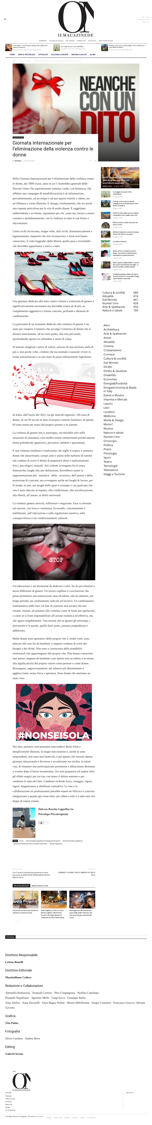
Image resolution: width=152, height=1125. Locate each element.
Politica (108, 445)
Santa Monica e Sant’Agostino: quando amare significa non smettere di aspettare (117, 180)
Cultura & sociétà (25, 61)
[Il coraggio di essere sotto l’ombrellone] (56, 47)
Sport (107, 457)
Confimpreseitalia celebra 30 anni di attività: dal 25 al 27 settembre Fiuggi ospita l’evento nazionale (126, 276)
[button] (5, 19)
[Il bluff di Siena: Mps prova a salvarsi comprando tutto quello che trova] (105, 215)
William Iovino (107, 186)
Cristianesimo (112, 350)
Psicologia (110, 453)
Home (15, 61)
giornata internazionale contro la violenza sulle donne (30, 844)
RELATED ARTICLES (21, 886)
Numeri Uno (112, 437)
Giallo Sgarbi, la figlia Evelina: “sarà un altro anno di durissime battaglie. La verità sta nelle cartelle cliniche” (126, 265)
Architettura (111, 329)
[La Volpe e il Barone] (105, 243)
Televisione (111, 470)
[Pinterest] (26, 169)
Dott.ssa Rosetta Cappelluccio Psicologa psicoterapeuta (43, 841)
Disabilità (110, 375)
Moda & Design (114, 420)
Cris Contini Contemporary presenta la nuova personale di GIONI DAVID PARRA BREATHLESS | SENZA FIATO (31, 875)
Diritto (108, 367)
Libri (106, 408)
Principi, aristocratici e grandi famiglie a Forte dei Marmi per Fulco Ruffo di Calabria (125, 204)
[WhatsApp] (31, 169)
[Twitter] (20, 169)
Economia (110, 379)
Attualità (109, 342)
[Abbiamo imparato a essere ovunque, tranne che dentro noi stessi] (105, 234)
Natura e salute (114, 432)
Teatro (108, 462)
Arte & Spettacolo (115, 333)
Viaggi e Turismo (114, 474)
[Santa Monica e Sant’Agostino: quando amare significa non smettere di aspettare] (8, 47)
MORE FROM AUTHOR (40, 886)
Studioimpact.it (39, 1116)
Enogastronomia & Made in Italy (120, 389)
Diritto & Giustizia (115, 371)
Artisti (107, 338)
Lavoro (108, 403)
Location (109, 412)
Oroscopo (110, 441)
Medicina (110, 416)
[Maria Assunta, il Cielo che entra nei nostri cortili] (105, 224)
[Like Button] (41, 823)
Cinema (109, 346)
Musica (108, 428)
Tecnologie (111, 466)
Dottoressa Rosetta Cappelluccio (73, 841)
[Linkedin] (127, 1104)
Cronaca (109, 354)
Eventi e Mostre (114, 395)
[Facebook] (15, 169)
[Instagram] (127, 1100)
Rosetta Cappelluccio (56, 844)
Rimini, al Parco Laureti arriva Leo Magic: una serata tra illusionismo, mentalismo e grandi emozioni (125, 253)
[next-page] (17, 922)
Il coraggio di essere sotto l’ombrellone (72, 46)
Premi (107, 449)
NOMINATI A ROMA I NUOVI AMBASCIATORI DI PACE (76, 873)
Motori (108, 424)
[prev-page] (14, 922)
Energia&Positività (115, 383)
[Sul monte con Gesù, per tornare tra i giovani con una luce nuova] (25, 899)
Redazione (18, 161)
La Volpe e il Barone (119, 241)
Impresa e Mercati (115, 399)
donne (21, 841)
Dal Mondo (111, 363)
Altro (107, 325)
